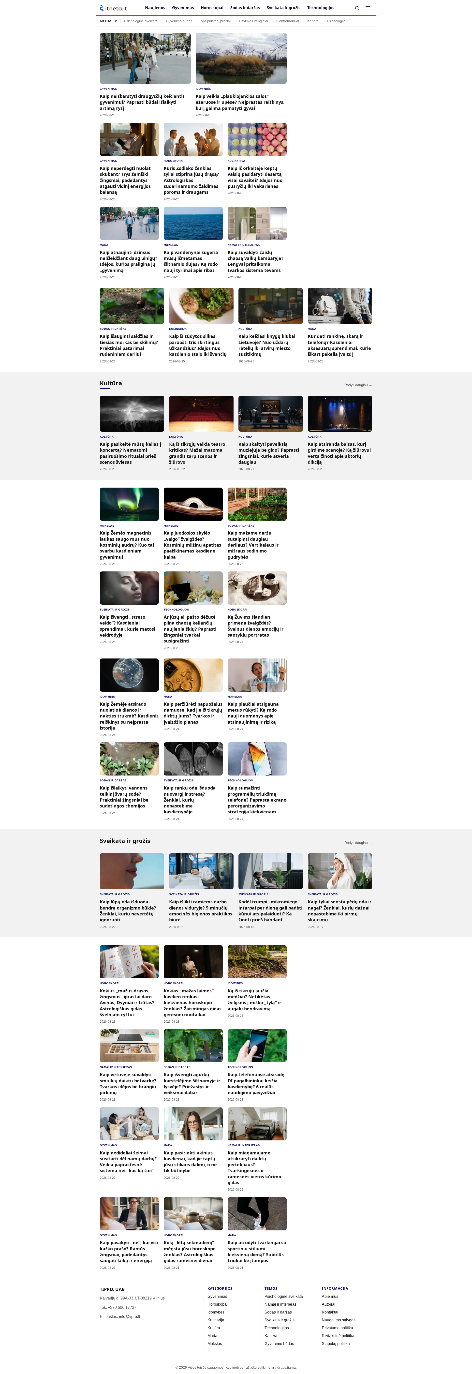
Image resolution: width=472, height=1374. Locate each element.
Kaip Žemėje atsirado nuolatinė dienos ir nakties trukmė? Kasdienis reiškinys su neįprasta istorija (129, 716)
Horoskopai (212, 7)
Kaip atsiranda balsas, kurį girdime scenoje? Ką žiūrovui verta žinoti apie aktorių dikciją (339, 453)
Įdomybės (203, 88)
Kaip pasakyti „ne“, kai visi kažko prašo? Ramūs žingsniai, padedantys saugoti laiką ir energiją (129, 1251)
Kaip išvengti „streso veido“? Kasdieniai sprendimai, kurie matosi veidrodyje (127, 626)
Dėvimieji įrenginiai (253, 21)
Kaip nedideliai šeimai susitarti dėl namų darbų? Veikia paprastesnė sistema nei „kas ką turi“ (128, 1162)
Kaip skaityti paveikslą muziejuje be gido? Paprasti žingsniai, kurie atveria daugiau (268, 453)
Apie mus (330, 1296)
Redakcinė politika (338, 1336)
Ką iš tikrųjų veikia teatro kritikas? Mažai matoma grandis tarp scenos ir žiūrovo (197, 453)
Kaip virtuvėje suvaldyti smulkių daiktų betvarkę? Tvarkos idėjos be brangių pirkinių (128, 1083)
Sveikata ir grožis (283, 7)
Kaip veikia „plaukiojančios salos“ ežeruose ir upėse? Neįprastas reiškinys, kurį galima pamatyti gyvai (240, 102)
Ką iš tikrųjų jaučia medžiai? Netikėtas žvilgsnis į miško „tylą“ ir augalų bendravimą (254, 1000)
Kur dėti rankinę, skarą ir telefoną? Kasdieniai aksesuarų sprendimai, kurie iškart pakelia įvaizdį (339, 345)
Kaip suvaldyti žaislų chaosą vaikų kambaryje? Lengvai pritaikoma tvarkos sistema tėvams (255, 261)
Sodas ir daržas (245, 7)
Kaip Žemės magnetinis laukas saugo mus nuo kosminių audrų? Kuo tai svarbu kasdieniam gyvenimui (127, 545)
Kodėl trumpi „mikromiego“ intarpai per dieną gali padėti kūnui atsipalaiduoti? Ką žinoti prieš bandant (270, 911)
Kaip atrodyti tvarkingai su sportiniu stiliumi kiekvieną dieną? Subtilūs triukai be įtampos (257, 1251)
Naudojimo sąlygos (338, 1320)
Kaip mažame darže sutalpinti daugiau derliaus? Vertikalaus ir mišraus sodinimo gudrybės (253, 545)
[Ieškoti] (357, 7)
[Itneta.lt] (113, 8)
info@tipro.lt (129, 1316)
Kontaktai (330, 1312)
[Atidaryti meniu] (367, 7)
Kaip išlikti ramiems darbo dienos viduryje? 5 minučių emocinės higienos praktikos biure (200, 911)
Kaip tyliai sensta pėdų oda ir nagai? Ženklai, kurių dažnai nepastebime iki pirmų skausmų (339, 911)
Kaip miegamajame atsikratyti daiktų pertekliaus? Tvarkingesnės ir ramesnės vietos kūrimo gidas (254, 1167)
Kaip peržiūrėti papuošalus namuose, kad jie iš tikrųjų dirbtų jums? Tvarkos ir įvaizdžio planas (193, 713)
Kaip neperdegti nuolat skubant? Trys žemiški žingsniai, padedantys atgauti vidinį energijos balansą (125, 180)
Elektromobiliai (287, 21)
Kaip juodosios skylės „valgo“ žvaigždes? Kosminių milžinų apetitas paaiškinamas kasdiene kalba (192, 545)
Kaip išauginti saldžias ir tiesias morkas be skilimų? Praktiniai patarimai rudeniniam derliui (129, 345)
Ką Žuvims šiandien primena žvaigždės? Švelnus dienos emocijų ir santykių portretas (255, 626)
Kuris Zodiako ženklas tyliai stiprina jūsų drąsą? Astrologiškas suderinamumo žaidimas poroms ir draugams (191, 180)
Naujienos (155, 7)
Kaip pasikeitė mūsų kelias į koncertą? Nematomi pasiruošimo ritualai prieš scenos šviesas (130, 453)
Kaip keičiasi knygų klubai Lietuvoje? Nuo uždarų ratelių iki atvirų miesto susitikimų (266, 345)
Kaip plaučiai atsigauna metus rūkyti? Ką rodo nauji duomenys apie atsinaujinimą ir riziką (253, 713)
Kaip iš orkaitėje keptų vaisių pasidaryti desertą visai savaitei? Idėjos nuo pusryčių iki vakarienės (255, 177)
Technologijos (320, 7)
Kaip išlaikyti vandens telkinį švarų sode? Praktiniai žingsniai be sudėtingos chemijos (124, 797)
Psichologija (336, 21)
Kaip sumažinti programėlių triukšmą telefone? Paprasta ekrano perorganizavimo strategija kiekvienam (257, 800)
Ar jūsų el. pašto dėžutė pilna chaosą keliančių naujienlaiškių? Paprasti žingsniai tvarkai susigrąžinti (190, 629)
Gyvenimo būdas (179, 21)
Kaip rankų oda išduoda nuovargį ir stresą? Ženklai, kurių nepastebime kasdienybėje (190, 800)
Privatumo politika (337, 1328)
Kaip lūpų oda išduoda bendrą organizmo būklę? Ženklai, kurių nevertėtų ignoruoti (128, 911)
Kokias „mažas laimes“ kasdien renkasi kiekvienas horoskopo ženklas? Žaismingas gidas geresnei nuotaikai (192, 1002)
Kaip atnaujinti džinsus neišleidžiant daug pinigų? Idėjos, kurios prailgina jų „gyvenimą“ (128, 261)
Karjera (313, 21)
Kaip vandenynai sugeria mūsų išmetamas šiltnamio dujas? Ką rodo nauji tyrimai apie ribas (191, 261)
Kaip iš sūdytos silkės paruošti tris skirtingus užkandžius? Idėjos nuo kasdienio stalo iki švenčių (198, 345)
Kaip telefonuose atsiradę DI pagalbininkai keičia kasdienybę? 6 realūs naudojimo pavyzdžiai (256, 1083)
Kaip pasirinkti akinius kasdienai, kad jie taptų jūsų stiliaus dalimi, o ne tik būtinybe (190, 1162)
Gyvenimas (183, 7)
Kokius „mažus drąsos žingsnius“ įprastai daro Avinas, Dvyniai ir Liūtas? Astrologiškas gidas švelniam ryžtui (127, 1002)
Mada (104, 244)
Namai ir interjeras (244, 244)
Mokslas (171, 244)
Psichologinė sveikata (141, 21)
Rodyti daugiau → (358, 385)
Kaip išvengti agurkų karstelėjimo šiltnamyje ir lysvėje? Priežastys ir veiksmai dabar (192, 1083)
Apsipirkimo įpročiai (216, 21)
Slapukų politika (336, 1344)
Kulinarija (236, 160)
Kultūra (245, 328)
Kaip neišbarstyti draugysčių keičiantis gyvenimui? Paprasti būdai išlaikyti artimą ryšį (142, 102)
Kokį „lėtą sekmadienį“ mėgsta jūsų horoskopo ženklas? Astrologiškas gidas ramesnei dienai (190, 1251)
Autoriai (328, 1304)
